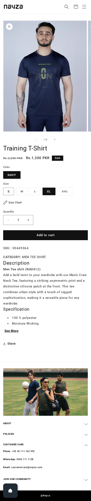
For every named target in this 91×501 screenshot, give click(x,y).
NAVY (12, 175)
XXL (67, 192)
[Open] (10, 490)
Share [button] (11, 343)
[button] (84, 6)
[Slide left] (36, 139)
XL (49, 191)
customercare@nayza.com (26, 467)
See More (11, 331)
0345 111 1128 (25, 459)
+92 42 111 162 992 (23, 451)
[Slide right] (54, 139)
